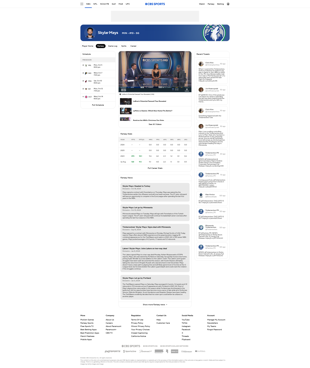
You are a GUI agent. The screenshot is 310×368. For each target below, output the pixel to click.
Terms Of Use (137, 320)
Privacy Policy (137, 323)
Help (158, 320)
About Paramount (113, 326)
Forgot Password (214, 329)
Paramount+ (111, 329)
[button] (82, 4)
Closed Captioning (139, 330)
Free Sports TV (87, 326)
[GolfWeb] (200, 351)
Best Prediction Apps (89, 333)
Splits (123, 46)
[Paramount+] (145, 351)
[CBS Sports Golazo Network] (174, 346)
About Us (110, 320)
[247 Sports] (112, 351)
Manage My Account (216, 320)
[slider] (155, 85)
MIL (89, 65)
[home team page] (86, 65)
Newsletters (212, 323)
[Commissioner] (161, 350)
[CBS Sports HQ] (150, 346)
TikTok (184, 323)
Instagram (186, 326)
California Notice (138, 334)
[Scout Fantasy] (186, 351)
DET (90, 97)
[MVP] (174, 350)
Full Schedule (98, 105)
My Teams (211, 326)
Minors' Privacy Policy (140, 326)
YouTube (186, 320)
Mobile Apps (86, 339)
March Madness (87, 336)
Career (133, 46)
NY (89, 89)
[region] (155, 71)
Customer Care (163, 323)
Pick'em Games (87, 320)
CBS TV (109, 333)
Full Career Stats (155, 168)
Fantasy (100, 46)
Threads (185, 336)
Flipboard (186, 339)
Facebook (186, 329)
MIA (90, 81)
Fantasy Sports (86, 323)
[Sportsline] (129, 351)
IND (89, 73)
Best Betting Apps (88, 329)
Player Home (87, 46)
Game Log (112, 46)
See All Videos (155, 124)
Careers (109, 323)
